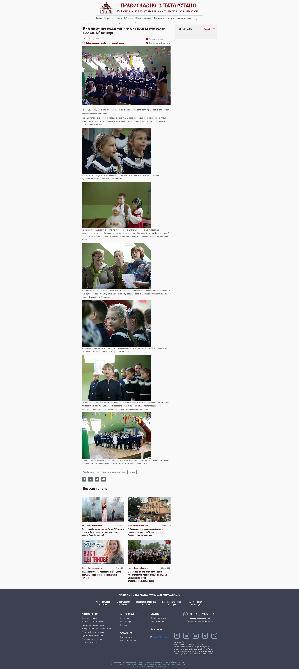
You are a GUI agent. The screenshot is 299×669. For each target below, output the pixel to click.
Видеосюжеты (157, 621)
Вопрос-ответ (126, 637)
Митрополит (109, 18)
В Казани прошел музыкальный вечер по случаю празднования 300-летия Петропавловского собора (146, 532)
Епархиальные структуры (164, 18)
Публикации (128, 18)
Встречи (124, 625)
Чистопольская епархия (103, 603)
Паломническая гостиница (195, 603)
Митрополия (147, 18)
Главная (84, 23)
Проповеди (125, 621)
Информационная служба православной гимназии (106, 43)
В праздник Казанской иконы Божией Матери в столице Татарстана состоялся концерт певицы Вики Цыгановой (103, 532)
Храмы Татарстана (90, 642)
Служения (124, 618)
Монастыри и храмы (184, 18)
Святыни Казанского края (93, 632)
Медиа (138, 18)
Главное (99, 18)
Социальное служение (92, 639)
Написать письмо (128, 640)
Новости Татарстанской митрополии (113, 23)
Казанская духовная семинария (171, 603)
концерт (132, 472)
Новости (119, 18)
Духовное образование (92, 635)
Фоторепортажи (158, 618)
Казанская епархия (90, 618)
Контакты (156, 629)
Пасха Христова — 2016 (91, 472)
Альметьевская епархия (123, 603)
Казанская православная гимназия (114, 472)
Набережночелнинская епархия (145, 603)
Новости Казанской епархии (138, 23)
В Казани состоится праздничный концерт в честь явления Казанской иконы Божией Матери (101, 574)
